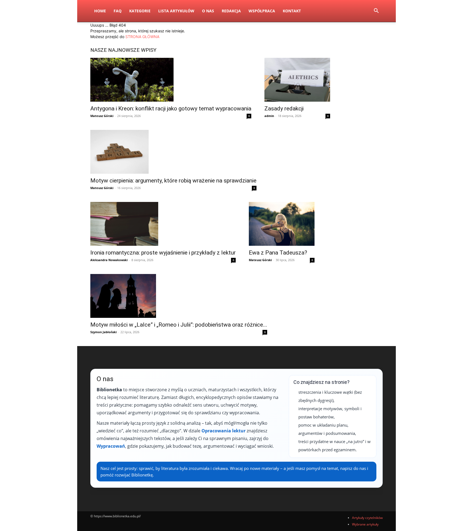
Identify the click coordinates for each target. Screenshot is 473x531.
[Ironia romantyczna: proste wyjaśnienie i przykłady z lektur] (163, 224)
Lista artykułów (176, 10)
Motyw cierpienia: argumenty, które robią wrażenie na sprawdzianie (173, 180)
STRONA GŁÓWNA (142, 36)
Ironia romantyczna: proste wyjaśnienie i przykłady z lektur (163, 252)
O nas (208, 10)
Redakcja (231, 10)
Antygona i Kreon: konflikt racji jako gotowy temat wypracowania (170, 108)
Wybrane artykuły (365, 524)
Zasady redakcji (284, 108)
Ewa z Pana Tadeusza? (278, 252)
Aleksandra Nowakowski (109, 260)
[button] (376, 11)
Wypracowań (111, 446)
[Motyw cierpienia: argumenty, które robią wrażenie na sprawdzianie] (173, 152)
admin (269, 116)
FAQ (118, 10)
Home (100, 10)
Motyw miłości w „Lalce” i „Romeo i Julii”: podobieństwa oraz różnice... (178, 324)
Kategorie (140, 10)
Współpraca (262, 10)
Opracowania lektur (223, 431)
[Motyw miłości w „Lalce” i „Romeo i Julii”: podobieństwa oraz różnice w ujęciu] (178, 296)
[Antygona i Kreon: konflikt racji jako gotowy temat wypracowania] (170, 80)
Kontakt (292, 10)
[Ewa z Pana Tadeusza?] (282, 224)
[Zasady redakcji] (297, 80)
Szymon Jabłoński (103, 332)
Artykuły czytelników (367, 517)
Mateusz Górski (101, 116)
